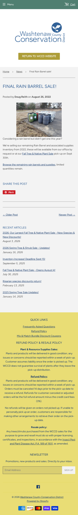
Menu (10, 4)
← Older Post (10, 214)
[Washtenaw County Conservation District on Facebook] (38, 487)
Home (6, 71)
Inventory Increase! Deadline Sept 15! (24, 259)
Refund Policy (39, 331)
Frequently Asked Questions (39, 326)
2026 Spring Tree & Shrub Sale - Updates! (26, 247)
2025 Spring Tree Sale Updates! (21, 292)
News (19, 71)
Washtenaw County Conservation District (41, 497)
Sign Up (68, 470)
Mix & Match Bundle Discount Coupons (39, 336)
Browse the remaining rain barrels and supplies (29, 164)
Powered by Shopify (37, 501)
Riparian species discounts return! (22, 281)
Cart (72, 4)
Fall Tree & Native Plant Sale (37, 153)
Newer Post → (67, 214)
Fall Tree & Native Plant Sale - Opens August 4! (29, 270)
